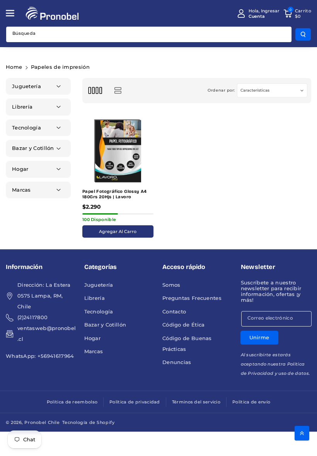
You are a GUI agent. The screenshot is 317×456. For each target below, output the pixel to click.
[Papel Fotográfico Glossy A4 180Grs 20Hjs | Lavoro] (117, 150)
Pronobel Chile (42, 422)
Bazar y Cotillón (105, 325)
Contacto (174, 312)
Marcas (93, 351)
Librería (94, 298)
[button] (14, 13)
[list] (117, 90)
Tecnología (98, 312)
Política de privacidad (134, 402)
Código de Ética (183, 325)
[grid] (95, 90)
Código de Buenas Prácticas (187, 343)
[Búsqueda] (303, 34)
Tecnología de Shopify (88, 422)
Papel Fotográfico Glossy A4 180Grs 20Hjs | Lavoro (114, 194)
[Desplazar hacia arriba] (302, 433)
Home (14, 67)
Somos (171, 285)
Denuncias (176, 362)
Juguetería (98, 285)
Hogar (92, 338)
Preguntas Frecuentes (192, 298)
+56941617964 (55, 356)
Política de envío (251, 402)
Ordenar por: (221, 90)
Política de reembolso (72, 402)
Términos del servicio (196, 402)
